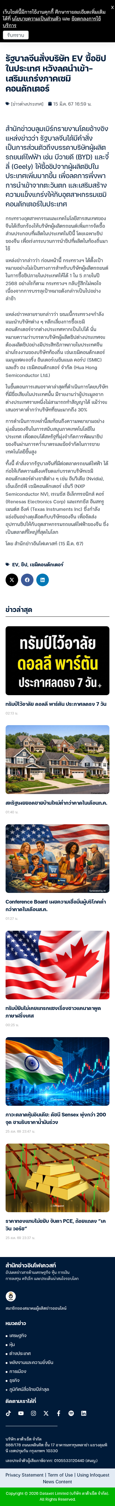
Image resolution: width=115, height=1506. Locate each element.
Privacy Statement (25, 1474)
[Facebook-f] (58, 1413)
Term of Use (60, 1474)
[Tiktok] (8, 1413)
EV (15, 564)
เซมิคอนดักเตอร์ (46, 564)
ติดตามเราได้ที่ (21, 1401)
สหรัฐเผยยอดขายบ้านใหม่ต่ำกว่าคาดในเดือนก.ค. (56, 803)
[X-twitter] (46, 1413)
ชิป (24, 564)
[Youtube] (21, 1413)
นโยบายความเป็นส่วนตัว (36, 18)
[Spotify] (71, 1413)
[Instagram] (33, 1413)
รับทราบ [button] (15, 35)
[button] (12, 580)
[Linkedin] (84, 1413)
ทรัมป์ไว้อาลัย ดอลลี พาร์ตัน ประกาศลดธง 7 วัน (56, 704)
